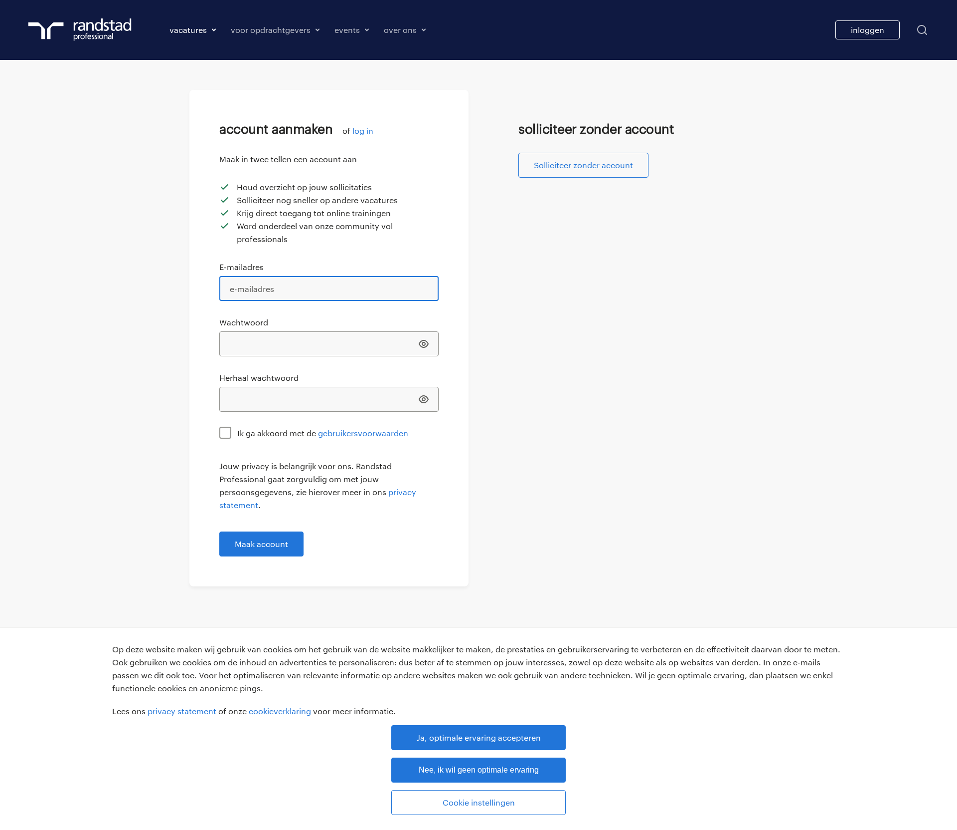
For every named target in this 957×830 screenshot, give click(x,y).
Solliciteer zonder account (583, 165)
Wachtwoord (243, 322)
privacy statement (182, 711)
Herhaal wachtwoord (259, 377)
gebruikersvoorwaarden (363, 433)
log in (362, 130)
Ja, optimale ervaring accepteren (479, 737)
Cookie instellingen (479, 802)
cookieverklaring (280, 711)
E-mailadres (241, 267)
